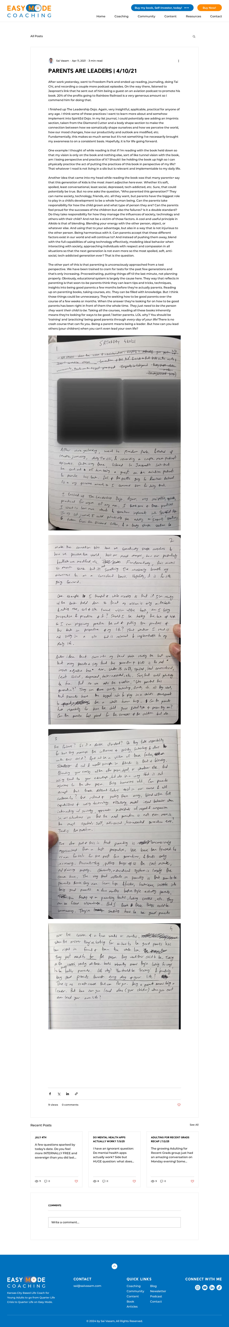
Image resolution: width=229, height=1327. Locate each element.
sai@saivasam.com (87, 1286)
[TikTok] (219, 1287)
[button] (194, 36)
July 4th (40, 1138)
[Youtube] (205, 1287)
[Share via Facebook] (50, 1093)
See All (194, 1124)
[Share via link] (76, 1093)
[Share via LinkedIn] (67, 1093)
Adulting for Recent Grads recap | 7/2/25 (170, 1139)
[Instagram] (197, 1287)
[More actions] (178, 61)
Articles (132, 1306)
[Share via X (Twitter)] (58, 1093)
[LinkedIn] (212, 1287)
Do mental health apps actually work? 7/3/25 (109, 1139)
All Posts (36, 36)
